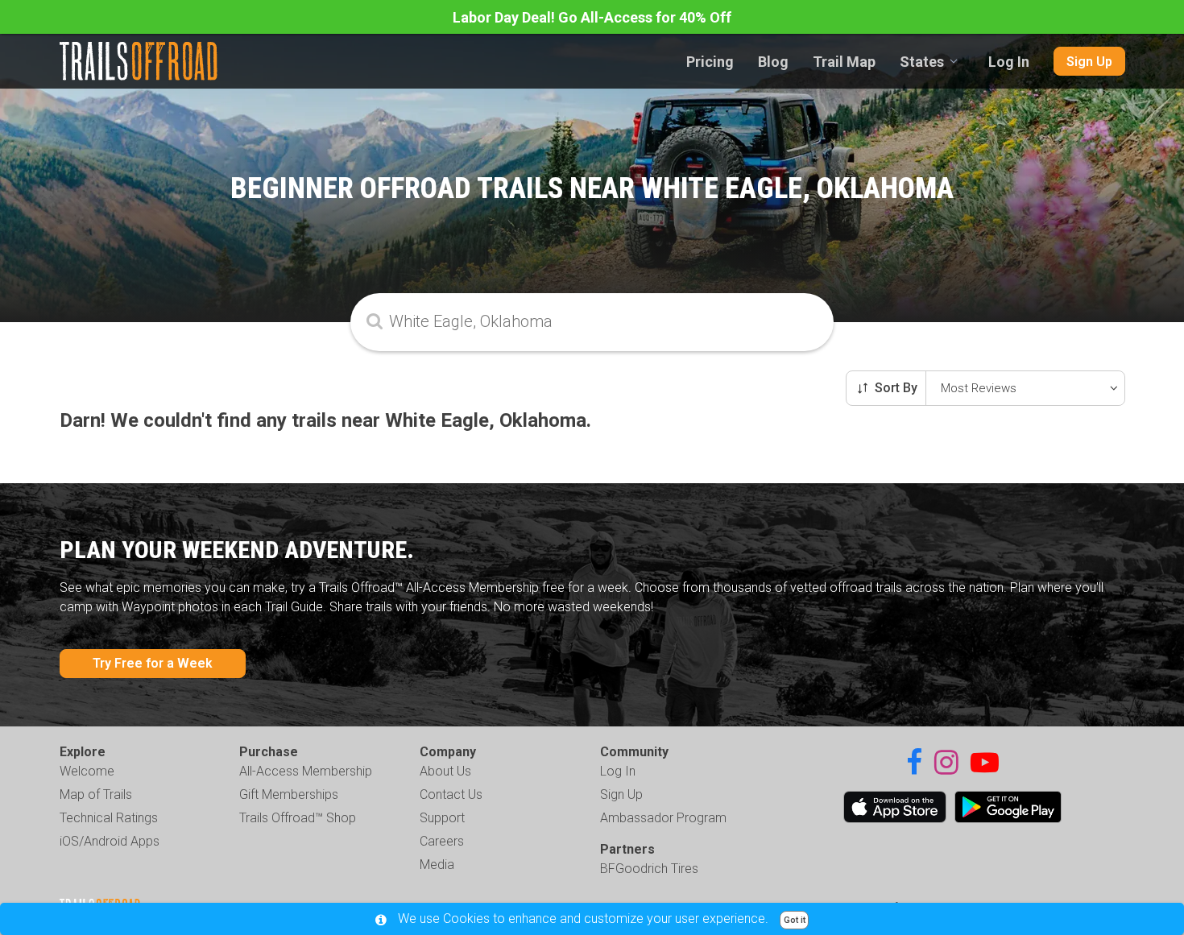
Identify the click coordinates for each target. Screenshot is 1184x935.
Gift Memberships (288, 794)
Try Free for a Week (153, 663)
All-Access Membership (305, 771)
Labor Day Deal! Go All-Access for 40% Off (592, 17)
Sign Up (1089, 61)
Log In (1008, 61)
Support (442, 817)
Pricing (710, 61)
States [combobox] (922, 61)
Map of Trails (96, 794)
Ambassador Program (663, 817)
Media (437, 864)
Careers (442, 841)
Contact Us (451, 794)
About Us (445, 771)
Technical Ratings (109, 817)
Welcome (87, 771)
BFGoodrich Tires (649, 868)
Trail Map (844, 61)
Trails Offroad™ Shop (297, 817)
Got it (794, 920)
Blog (773, 61)
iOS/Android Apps (109, 841)
